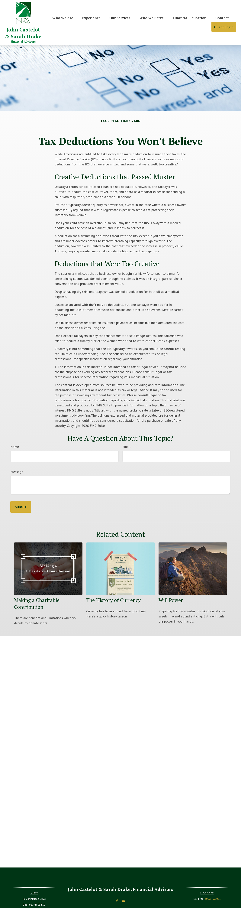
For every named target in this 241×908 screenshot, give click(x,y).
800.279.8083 (213, 898)
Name (14, 446)
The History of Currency (113, 600)
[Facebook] (116, 900)
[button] (62, 17)
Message (16, 472)
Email (126, 446)
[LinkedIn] (123, 900)
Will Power (171, 600)
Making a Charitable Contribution (36, 603)
